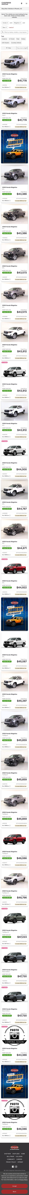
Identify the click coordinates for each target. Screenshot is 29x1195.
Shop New (7, 1153)
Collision (19, 1156)
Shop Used (16, 1153)
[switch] (26, 3)
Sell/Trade (10, 1156)
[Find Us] (21, 3)
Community (11, 1159)
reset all (11, 27)
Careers (19, 1159)
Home (23, 1153)
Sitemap (20, 1162)
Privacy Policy (11, 1162)
